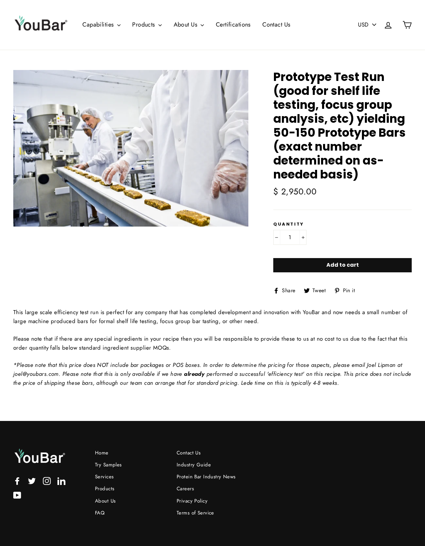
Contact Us (276, 24)
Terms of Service (195, 512)
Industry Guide (194, 464)
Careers (185, 488)
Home (102, 452)
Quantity (288, 224)
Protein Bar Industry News (206, 476)
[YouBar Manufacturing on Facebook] (17, 480)
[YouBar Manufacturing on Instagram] (47, 480)
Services (104, 476)
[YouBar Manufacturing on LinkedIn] (61, 480)
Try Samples (108, 464)
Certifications (233, 24)
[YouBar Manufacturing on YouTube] (17, 494)
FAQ (100, 512)
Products (144, 24)
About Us (186, 24)
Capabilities (99, 24)
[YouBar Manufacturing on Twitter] (32, 480)
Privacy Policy (192, 501)
